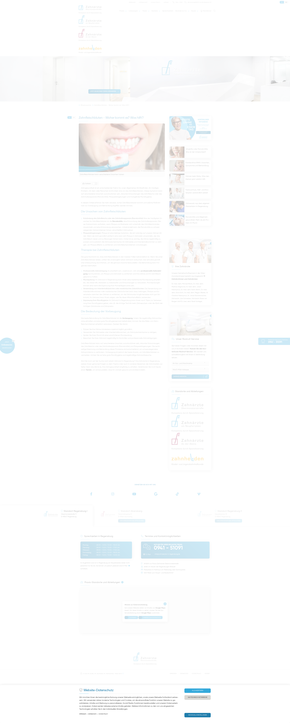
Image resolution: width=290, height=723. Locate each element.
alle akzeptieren (197, 690)
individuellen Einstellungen (116, 709)
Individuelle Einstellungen (197, 715)
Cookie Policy (103, 714)
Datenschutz (92, 714)
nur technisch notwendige (197, 697)
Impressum (82, 714)
